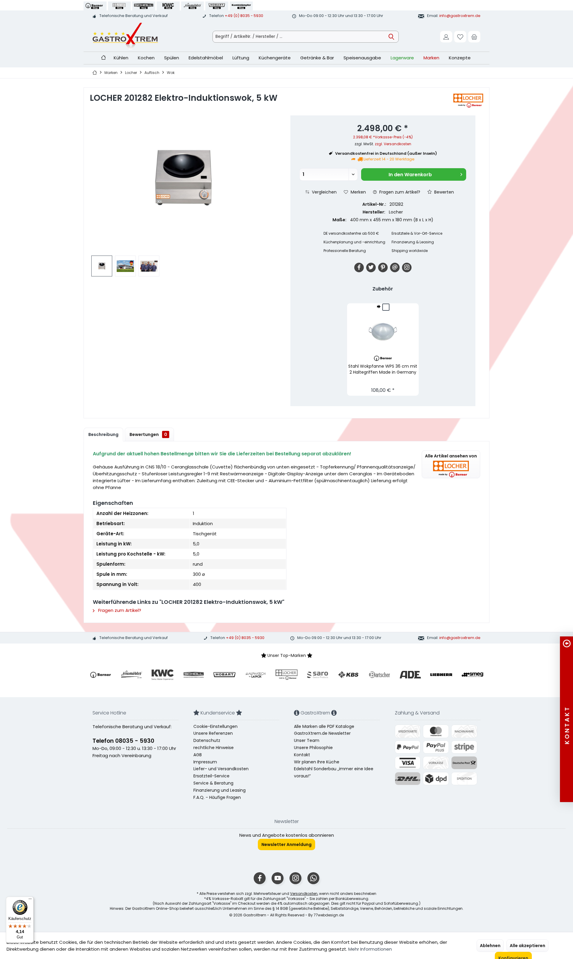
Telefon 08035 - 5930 (123, 741)
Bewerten (443, 192)
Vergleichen (324, 192)
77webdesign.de (329, 915)
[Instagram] (407, 267)
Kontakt (302, 755)
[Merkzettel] (460, 37)
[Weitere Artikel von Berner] (382, 358)
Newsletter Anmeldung (286, 844)
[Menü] (30, 900)
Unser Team (306, 740)
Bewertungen (148, 434)
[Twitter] (371, 267)
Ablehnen (490, 946)
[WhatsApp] (313, 878)
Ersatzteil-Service (211, 776)
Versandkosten (304, 893)
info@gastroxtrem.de (459, 15)
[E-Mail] (395, 267)
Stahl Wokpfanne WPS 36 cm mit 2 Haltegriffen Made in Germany (382, 369)
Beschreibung (103, 434)
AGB (197, 755)
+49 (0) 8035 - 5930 (244, 15)
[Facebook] (359, 267)
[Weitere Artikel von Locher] (468, 101)
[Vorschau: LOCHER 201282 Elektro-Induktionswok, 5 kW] (101, 266)
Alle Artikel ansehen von (451, 456)
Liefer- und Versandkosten (221, 769)
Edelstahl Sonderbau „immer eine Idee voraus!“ (333, 772)
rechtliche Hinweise (213, 748)
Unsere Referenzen (213, 733)
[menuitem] (474, 37)
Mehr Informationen (370, 949)
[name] (101, 674)
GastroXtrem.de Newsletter (322, 733)
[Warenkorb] (474, 37)
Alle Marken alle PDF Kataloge (324, 726)
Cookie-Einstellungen (215, 726)
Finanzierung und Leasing (219, 790)
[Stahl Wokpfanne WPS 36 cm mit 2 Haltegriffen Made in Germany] (383, 331)
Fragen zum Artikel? (399, 192)
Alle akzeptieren (527, 946)
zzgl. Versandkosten (393, 143)
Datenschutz (206, 740)
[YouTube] (278, 878)
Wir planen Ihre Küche (316, 762)
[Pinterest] (383, 267)
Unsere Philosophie (313, 748)
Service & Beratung (213, 783)
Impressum (205, 762)
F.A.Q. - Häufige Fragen (217, 797)
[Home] (103, 58)
